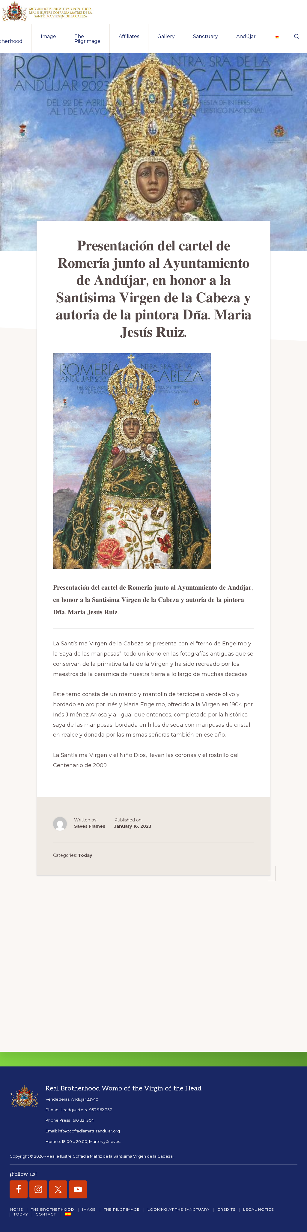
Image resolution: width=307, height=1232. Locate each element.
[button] (296, 36)
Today (85, 855)
